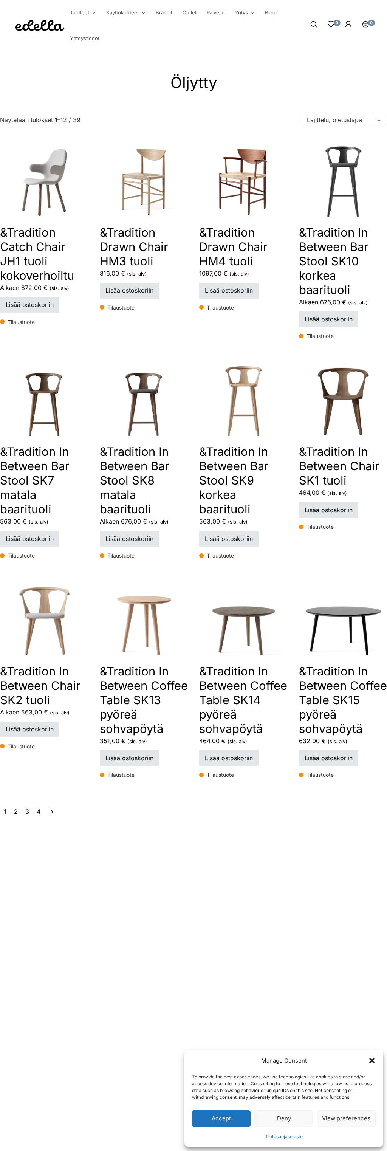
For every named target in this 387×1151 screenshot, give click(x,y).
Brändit (164, 12)
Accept (221, 1118)
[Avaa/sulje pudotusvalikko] (94, 13)
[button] (372, 1060)
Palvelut (216, 12)
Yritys (241, 12)
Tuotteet (79, 12)
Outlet (190, 12)
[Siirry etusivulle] (40, 25)
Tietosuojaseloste (284, 1136)
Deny (284, 1118)
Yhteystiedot (84, 38)
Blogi (271, 12)
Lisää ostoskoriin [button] (30, 304)
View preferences (346, 1118)
